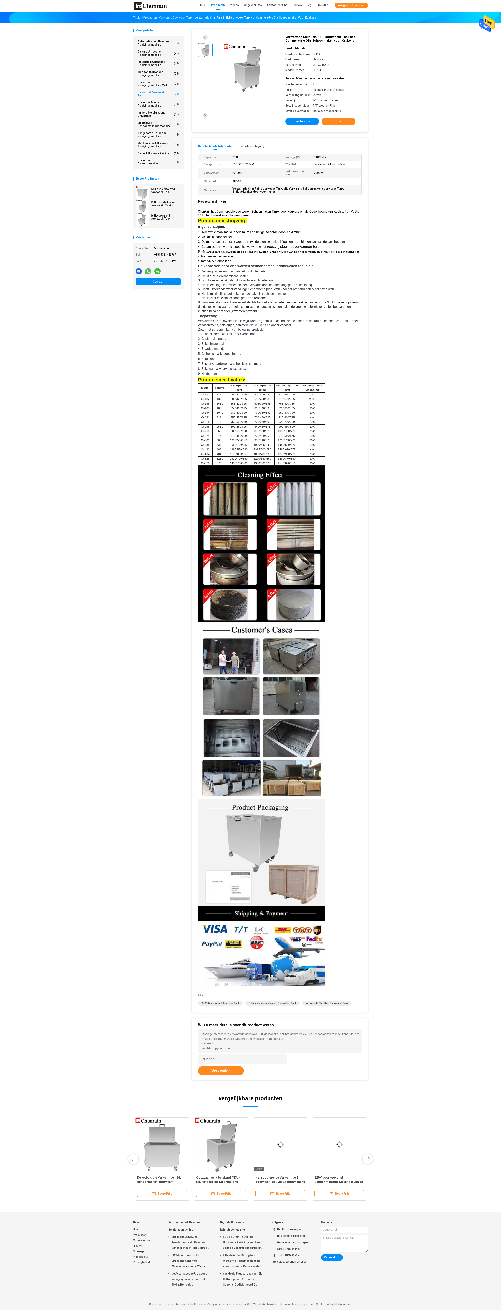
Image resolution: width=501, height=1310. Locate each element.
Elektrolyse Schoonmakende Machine (158, 124)
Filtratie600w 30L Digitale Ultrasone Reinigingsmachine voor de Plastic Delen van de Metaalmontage (241, 1261)
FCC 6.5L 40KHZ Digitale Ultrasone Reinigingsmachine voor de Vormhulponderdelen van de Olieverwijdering (242, 1243)
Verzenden (221, 1070)
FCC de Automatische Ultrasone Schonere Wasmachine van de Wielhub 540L (189, 1261)
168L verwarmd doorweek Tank (160, 217)
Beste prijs (302, 121)
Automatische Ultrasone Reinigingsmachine (158, 43)
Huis (136, 1229)
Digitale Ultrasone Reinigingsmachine (158, 53)
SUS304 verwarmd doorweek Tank (220, 1003)
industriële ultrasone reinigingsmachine (158, 63)
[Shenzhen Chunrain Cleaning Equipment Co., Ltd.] (150, 6)
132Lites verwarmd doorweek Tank (162, 190)
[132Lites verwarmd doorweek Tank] (142, 192)
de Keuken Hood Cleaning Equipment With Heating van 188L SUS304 (219, 1182)
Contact (158, 281)
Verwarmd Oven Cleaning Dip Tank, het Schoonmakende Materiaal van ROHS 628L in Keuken (338, 1182)
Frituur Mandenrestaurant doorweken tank (272, 1003)
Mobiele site (140, 1256)
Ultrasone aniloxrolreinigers (158, 162)
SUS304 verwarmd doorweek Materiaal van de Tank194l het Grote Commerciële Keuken (157, 1182)
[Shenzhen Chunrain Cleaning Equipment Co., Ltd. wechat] (157, 271)
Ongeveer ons (141, 1240)
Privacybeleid (141, 1262)
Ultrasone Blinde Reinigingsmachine (158, 104)
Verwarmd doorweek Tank (158, 94)
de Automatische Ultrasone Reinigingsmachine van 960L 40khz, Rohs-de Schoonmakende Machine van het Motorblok (190, 1279)
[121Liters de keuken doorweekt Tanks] (142, 206)
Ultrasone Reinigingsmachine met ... (158, 84)
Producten (139, 1234)
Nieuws (137, 1245)
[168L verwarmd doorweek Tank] (142, 219)
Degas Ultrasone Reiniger (158, 153)
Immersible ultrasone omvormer (158, 114)
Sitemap (138, 1251)
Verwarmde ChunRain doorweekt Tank (327, 1003)
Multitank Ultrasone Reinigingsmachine (158, 73)
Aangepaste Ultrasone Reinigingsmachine (158, 134)
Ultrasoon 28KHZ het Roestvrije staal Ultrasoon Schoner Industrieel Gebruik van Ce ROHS (189, 1243)
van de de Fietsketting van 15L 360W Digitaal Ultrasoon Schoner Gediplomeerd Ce (242, 1279)
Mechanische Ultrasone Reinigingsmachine (158, 145)
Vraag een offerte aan (351, 5)
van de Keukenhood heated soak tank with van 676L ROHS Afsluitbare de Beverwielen (277, 1182)
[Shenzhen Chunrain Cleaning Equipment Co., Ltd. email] (139, 271)
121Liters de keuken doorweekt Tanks (163, 204)
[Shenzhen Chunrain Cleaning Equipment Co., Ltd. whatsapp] (148, 271)
